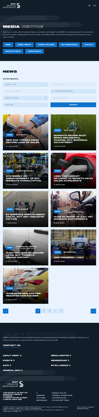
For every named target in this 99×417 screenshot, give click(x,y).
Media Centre (60, 355)
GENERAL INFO (12, 370)
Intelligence (59, 365)
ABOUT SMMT (11, 355)
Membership (59, 360)
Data (6, 365)
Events (8, 360)
